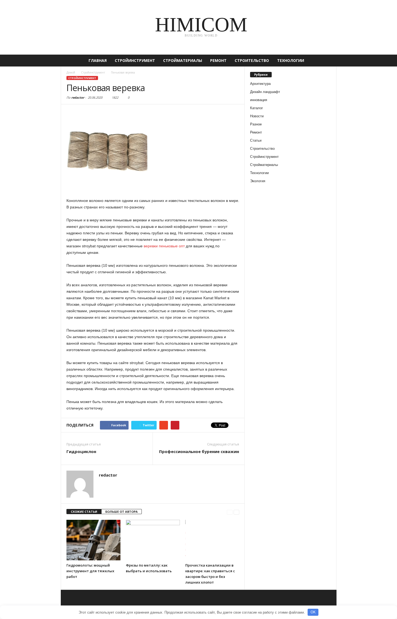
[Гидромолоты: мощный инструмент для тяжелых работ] (93, 540)
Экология (257, 181)
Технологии (290, 60)
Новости (257, 116)
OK (313, 612)
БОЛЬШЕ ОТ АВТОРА (121, 512)
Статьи (255, 140)
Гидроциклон (81, 451)
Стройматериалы (182, 60)
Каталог (256, 108)
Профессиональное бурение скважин (199, 451)
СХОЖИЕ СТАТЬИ (84, 512)
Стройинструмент (135, 60)
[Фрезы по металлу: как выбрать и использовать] (153, 540)
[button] (328, 60)
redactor (77, 97)
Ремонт (218, 60)
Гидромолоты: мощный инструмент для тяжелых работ (90, 571)
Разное (256, 124)
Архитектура (260, 84)
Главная (98, 60)
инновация (258, 100)
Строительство (252, 60)
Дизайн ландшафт (265, 92)
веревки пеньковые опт (164, 246)
